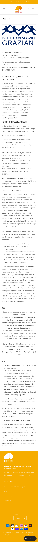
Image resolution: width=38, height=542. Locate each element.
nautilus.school (9, 500)
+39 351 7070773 (24, 58)
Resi (5, 491)
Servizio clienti (9, 496)
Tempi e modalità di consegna (14, 487)
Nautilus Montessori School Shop (17, 532)
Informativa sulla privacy (19, 535)
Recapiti (30, 535)
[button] (4, 9)
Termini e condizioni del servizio (20, 538)
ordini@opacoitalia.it (10, 55)
